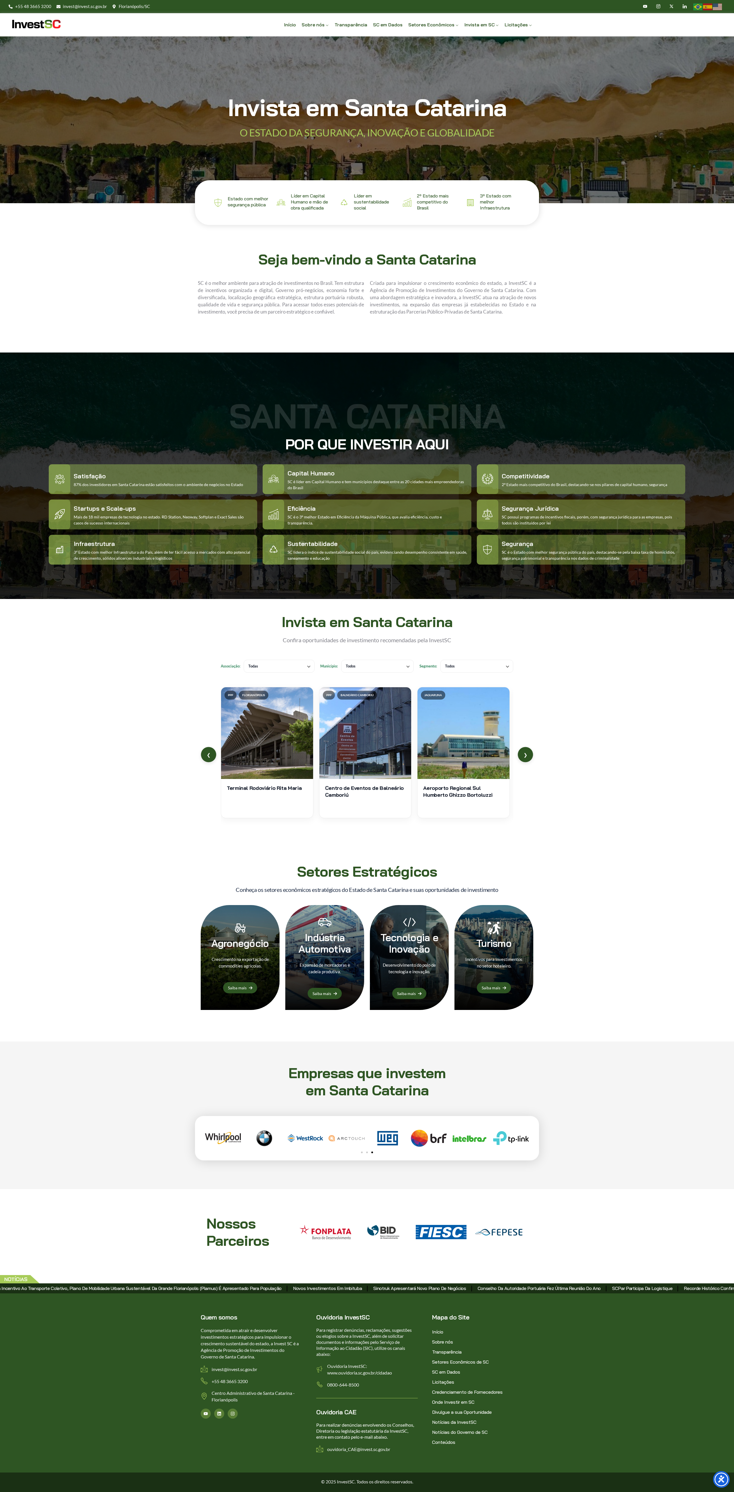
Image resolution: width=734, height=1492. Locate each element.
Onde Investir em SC (453, 1402)
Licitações (443, 1382)
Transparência (447, 1352)
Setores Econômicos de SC (460, 1362)
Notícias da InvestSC (454, 1422)
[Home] (36, 24)
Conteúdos (443, 1442)
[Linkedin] (219, 1414)
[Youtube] (645, 6)
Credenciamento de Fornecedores (467, 1392)
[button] (362, 1152)
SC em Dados (446, 1372)
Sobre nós (442, 1342)
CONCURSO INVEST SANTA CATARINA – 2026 (439, 1288)
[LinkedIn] (685, 6)
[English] (718, 6)
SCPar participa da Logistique (150, 1288)
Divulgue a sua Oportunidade (462, 1412)
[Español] (708, 6)
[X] (671, 6)
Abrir (267, 752)
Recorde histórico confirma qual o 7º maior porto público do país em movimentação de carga (286, 1288)
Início (437, 1332)
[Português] (698, 6)
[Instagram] (658, 6)
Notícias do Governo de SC (460, 1432)
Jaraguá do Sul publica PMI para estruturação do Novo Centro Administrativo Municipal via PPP (594, 1288)
